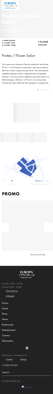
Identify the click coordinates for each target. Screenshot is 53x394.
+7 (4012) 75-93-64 (8, 41)
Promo (5, 302)
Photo (4, 313)
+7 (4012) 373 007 (10, 365)
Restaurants (7, 324)
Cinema (6, 335)
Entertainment (8, 330)
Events (5, 308)
